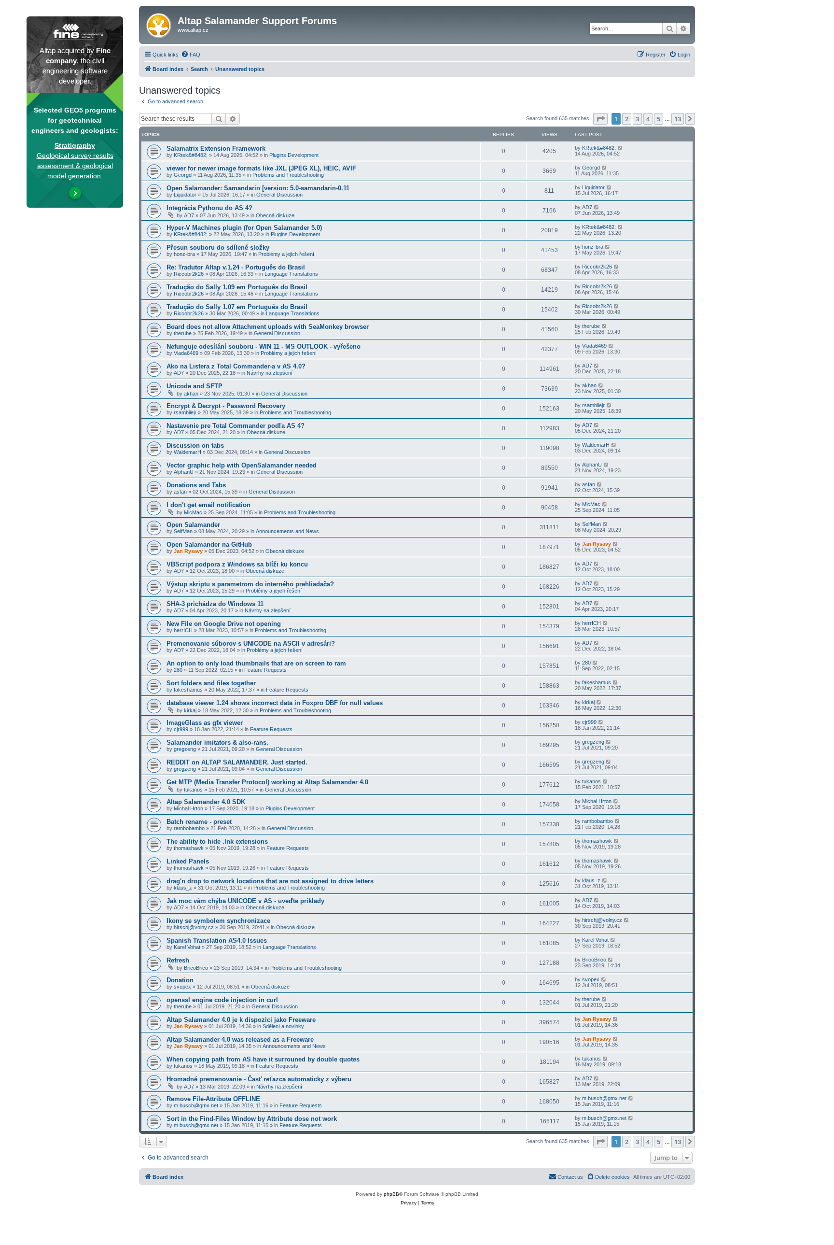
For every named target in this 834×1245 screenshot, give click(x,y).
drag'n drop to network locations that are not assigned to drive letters (270, 881)
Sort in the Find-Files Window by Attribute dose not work (252, 1118)
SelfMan (183, 531)
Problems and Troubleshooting (288, 175)
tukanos (193, 789)
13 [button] (677, 118)
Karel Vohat (187, 947)
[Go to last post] (620, 148)
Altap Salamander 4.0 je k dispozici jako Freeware (241, 1019)
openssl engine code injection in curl (222, 1000)
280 (178, 670)
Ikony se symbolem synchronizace (218, 920)
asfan (180, 492)
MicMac (193, 512)
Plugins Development (294, 155)
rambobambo (189, 828)
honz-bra (184, 254)
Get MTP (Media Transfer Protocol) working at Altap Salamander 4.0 (267, 782)
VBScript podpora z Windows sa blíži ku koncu (237, 564)
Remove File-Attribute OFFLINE (213, 1099)
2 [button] (626, 118)
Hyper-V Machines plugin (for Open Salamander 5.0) (244, 227)
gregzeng (185, 749)
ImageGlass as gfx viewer (205, 722)
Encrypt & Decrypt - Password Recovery (226, 406)
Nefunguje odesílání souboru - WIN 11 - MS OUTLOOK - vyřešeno (264, 346)
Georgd (183, 175)
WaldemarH (187, 452)
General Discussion (279, 195)
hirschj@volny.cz (194, 927)
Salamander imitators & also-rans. (217, 742)
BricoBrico (196, 968)
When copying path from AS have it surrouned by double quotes (263, 1059)
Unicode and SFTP (194, 386)
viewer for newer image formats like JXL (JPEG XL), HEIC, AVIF (261, 168)
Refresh (178, 960)
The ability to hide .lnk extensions (217, 841)
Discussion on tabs (195, 445)
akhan (191, 393)
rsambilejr (185, 412)
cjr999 (181, 729)
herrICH (183, 630)
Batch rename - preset (199, 821)
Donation (180, 980)
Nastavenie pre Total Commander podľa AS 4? (236, 425)
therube (183, 333)
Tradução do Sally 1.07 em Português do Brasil (237, 307)
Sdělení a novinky (283, 1026)
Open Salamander (193, 524)
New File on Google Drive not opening (224, 623)
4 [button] (648, 118)
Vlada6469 (186, 353)
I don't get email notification (208, 505)
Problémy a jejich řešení (286, 254)
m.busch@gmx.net (196, 1105)
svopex (182, 987)
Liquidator (185, 195)
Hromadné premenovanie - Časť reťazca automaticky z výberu (259, 1079)
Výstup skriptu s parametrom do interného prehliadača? (250, 584)
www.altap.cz (193, 30)
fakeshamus (188, 690)
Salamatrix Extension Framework (216, 148)
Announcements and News (287, 531)
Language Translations (291, 274)
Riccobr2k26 (189, 274)
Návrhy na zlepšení (269, 373)
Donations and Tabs (196, 485)
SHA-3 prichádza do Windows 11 (215, 604)
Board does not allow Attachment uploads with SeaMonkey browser (268, 326)
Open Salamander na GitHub (209, 544)
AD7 (189, 215)
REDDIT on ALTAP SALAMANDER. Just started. (237, 762)
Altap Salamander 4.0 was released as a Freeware (240, 1039)
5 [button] (658, 118)
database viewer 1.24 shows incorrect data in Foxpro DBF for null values (275, 703)
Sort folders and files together (211, 683)
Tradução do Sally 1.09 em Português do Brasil (237, 287)
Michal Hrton (188, 808)
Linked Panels (188, 861)
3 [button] (637, 118)
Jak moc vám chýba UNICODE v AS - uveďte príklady (245, 901)
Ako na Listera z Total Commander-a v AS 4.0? (236, 366)
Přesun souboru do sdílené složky (218, 247)
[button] (600, 119)
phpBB (391, 1194)
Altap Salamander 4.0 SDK (206, 802)
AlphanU (184, 472)
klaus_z (183, 888)
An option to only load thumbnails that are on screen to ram (256, 663)
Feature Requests (265, 670)
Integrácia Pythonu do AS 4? (209, 208)
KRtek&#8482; (191, 155)
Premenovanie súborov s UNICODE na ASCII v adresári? (251, 643)
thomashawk (189, 848)
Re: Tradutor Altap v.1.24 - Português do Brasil (236, 267)
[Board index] (159, 23)
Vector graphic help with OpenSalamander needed (242, 465)
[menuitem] (190, 54)
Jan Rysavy (188, 551)
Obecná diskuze (275, 215)
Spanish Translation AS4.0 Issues (217, 940)
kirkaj (190, 710)
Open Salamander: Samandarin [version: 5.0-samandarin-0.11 (258, 188)
